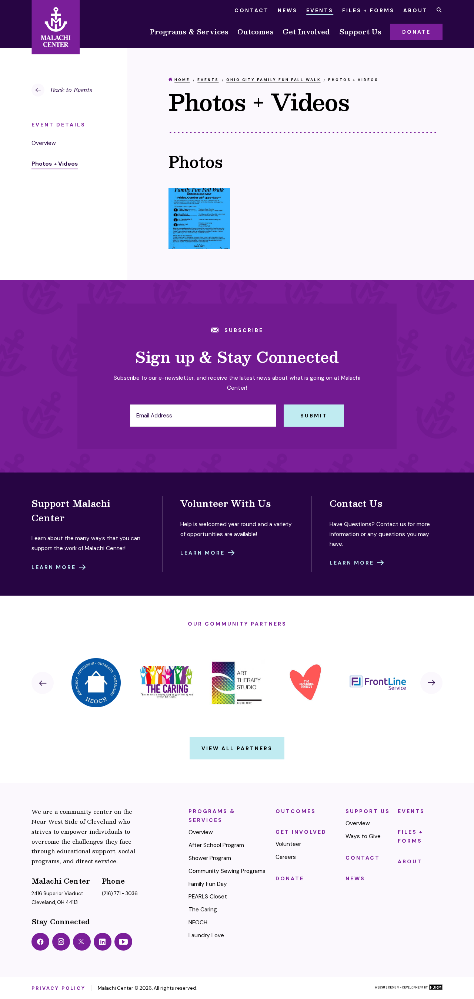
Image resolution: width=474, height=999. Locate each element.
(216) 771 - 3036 (120, 893)
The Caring (202, 909)
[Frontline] (378, 682)
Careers (286, 857)
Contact (251, 10)
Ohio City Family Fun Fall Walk (273, 79)
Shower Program (209, 858)
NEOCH (197, 922)
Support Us (360, 31)
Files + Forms (368, 10)
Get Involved (306, 31)
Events (319, 10)
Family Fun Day (207, 884)
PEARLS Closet (207, 896)
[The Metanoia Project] (307, 682)
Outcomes (255, 31)
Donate (290, 878)
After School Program (216, 845)
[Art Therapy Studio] (237, 682)
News (287, 10)
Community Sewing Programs (227, 871)
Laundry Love (206, 935)
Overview (200, 832)
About (415, 10)
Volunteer (288, 844)
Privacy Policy (58, 988)
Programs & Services (189, 31)
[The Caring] (166, 682)
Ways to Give (363, 836)
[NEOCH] (96, 682)
